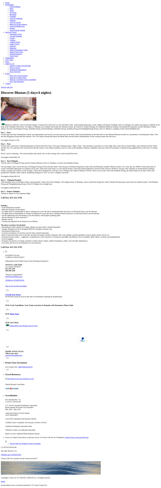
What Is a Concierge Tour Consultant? (23, 80)
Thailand (13, 16)
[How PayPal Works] (83, 341)
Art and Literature (16, 36)
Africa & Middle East (17, 26)
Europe (12, 28)
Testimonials (9, 58)
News (7, 62)
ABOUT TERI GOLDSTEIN (20, 66)
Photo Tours (14, 314)
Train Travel (14, 56)
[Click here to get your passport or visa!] (19, 379)
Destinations (9, 5)
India (11, 9)
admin (3, 481)
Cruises (12, 38)
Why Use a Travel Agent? (19, 76)
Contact (8, 83)
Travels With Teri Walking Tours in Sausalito (25, 444)
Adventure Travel (16, 34)
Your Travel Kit (15, 72)
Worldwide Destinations (18, 70)
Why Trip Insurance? (17, 82)
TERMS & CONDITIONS (14, 280)
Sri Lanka (13, 12)
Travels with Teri (7, 87)
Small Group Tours (16, 52)
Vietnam (12, 20)
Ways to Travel (15, 68)
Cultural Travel (15, 42)
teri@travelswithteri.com (13, 277)
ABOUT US (9, 64)
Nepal (12, 11)
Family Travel (14, 44)
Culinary (13, 40)
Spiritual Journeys (16, 54)
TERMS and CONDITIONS (11, 455)
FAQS (7, 74)
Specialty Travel (10, 32)
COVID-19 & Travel (13, 295)
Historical (13, 48)
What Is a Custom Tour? (18, 78)
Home (7, 3)
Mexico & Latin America (18, 24)
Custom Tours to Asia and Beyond (76, 437)
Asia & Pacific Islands (17, 30)
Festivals (13, 46)
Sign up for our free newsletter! (16, 286)
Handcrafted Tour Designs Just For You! (24, 326)
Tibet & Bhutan (15, 7)
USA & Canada (15, 22)
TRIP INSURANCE (25, 367)
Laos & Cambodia (16, 18)
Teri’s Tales (9, 60)
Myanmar (13, 14)
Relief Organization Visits (18, 50)
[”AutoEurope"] (12, 389)
